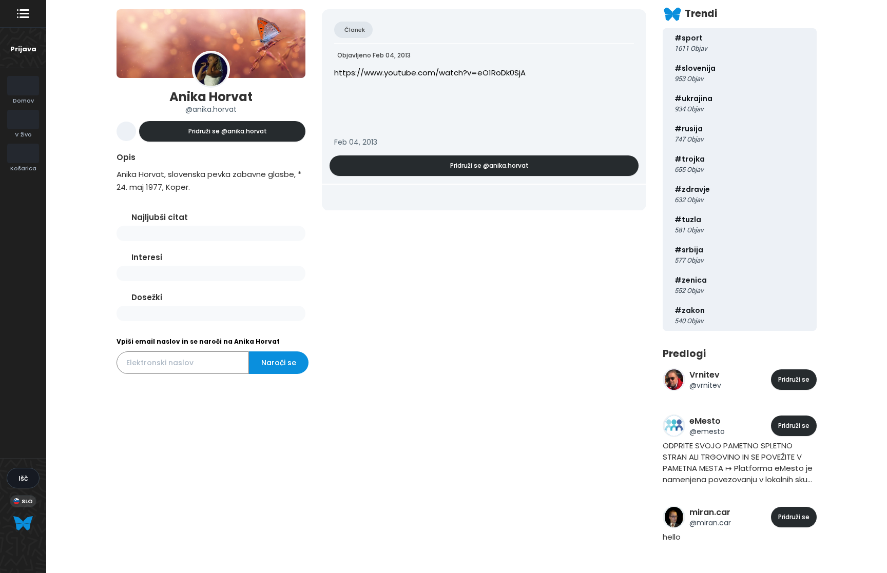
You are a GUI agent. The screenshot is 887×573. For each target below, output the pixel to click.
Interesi (146, 257)
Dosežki (146, 297)
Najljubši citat (159, 217)
